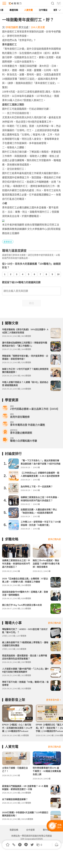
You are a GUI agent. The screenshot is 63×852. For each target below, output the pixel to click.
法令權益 (43, 10)
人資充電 (28, 10)
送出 (31, 303)
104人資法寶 (38, 27)
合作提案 (30, 830)
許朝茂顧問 (12, 27)
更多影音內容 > (53, 700)
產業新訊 (8, 242)
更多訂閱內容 (54, 539)
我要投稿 (14, 830)
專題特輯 (13, 10)
